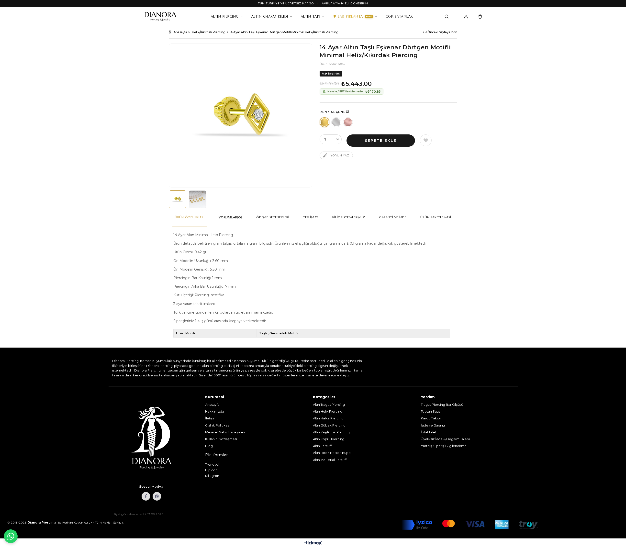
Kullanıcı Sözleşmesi (221, 439)
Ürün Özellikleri (190, 217)
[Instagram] (157, 496)
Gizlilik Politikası (217, 425)
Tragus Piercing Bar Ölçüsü (442, 404)
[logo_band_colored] (469, 525)
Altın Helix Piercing (327, 411)
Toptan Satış (430, 411)
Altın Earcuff (322, 446)
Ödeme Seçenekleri (272, 217)
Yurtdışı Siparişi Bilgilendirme (444, 446)
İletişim (210, 418)
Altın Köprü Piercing (328, 439)
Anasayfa (212, 404)
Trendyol (212, 464)
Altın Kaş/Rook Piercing (331, 432)
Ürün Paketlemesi (435, 217)
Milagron (212, 476)
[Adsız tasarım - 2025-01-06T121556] (151, 438)
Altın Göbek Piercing (329, 425)
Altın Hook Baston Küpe (332, 453)
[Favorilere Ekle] (426, 140)
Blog (209, 446)
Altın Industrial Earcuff (330, 460)
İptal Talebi (429, 432)
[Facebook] (146, 496)
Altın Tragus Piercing (329, 404)
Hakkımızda (214, 411)
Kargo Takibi (431, 418)
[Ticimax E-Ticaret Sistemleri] (313, 543)
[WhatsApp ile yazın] (11, 536)
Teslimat (310, 217)
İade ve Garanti (433, 425)
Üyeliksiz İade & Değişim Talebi (445, 439)
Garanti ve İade (392, 217)
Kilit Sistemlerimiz (348, 217)
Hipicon (211, 470)
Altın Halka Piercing (328, 418)
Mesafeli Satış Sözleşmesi (225, 432)
